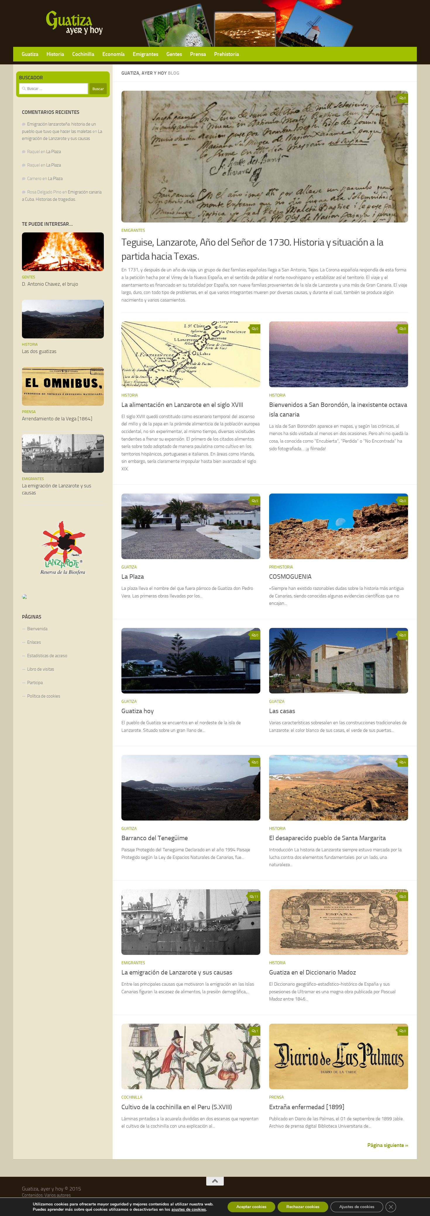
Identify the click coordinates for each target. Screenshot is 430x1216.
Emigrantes (145, 54)
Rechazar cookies (302, 1207)
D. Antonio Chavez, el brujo (50, 284)
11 (256, 897)
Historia (55, 54)
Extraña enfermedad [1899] (306, 1107)
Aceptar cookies (251, 1207)
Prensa (198, 54)
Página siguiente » (387, 1145)
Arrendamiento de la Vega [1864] (57, 419)
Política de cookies (43, 696)
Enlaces (34, 642)
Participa (35, 682)
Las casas (282, 711)
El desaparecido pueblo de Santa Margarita (327, 838)
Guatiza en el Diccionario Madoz (312, 972)
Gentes (174, 54)
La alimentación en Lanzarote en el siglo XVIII (182, 405)
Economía (113, 54)
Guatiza (30, 54)
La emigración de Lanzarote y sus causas (176, 972)
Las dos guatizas (39, 351)
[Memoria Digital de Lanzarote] (63, 596)
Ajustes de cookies (356, 1207)
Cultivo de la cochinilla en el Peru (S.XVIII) (176, 1107)
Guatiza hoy (137, 711)
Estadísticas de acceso (47, 655)
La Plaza (132, 576)
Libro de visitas (40, 669)
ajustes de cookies (188, 1209)
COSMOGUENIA (290, 576)
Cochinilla (83, 54)
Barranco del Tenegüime (154, 838)
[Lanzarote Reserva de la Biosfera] (63, 547)
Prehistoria (226, 54)
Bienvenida (37, 628)
